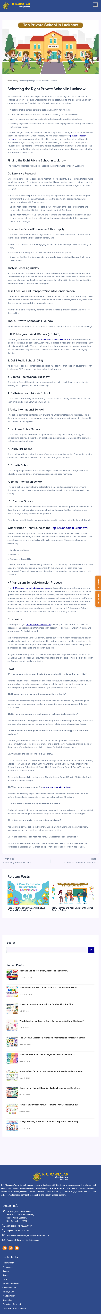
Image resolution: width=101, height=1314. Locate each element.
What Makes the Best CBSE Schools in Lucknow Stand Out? (48, 987)
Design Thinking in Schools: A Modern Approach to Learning (48, 1121)
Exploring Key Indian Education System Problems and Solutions (49, 1088)
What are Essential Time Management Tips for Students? (47, 1054)
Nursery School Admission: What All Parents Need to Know (26, 908)
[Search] (91, 950)
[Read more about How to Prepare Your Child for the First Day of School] (72, 893)
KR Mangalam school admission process (31, 588)
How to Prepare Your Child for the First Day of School (72, 908)
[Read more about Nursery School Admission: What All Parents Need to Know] (28, 893)
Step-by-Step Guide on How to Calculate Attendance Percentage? (51, 1071)
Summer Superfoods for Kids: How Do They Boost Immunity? (48, 1104)
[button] (95, 4)
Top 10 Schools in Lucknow (69, 528)
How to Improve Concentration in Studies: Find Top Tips (46, 1004)
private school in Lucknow (38, 624)
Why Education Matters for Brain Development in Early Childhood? (51, 1021)
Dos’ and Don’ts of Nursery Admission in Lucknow (43, 970)
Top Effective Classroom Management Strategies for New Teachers (52, 1037)
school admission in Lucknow (56, 787)
